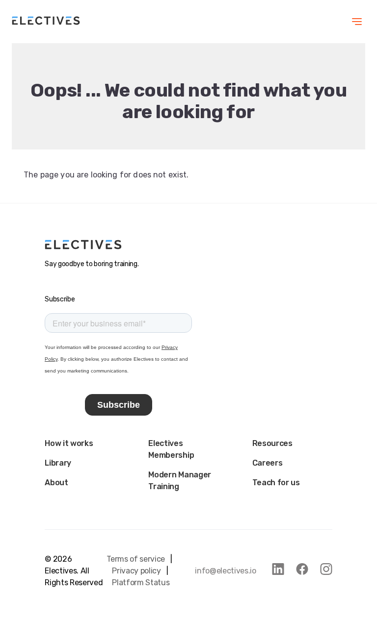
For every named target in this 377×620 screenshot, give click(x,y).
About (56, 482)
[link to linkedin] (278, 569)
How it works (69, 443)
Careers (267, 463)
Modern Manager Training (179, 480)
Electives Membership (171, 449)
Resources (272, 443)
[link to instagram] (326, 569)
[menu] (357, 21)
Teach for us (276, 482)
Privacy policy (136, 570)
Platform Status (140, 582)
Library (58, 463)
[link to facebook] (302, 569)
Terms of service (136, 559)
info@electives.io (225, 570)
